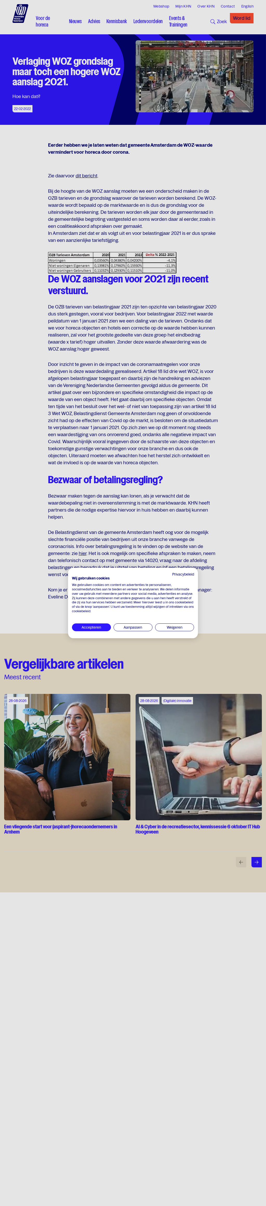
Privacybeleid (183, 574)
